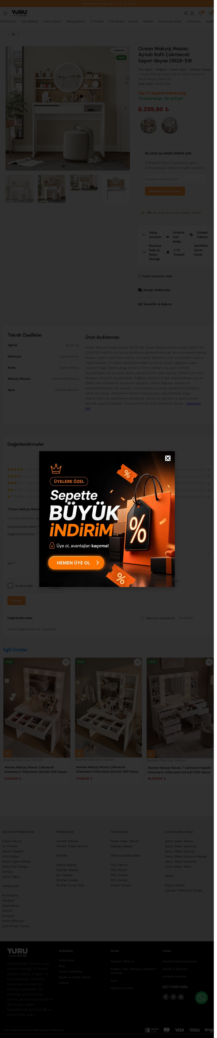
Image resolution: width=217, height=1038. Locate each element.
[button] (168, 458)
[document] (107, 519)
